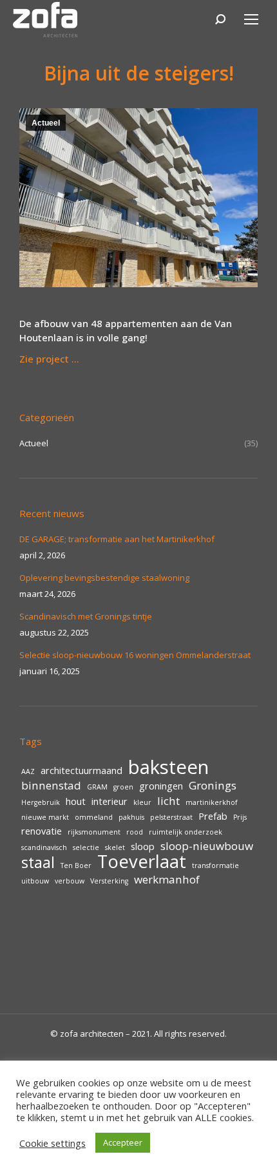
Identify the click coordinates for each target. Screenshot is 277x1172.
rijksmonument (94, 831)
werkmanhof (167, 879)
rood (134, 831)
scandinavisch (44, 847)
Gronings (212, 785)
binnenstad (51, 785)
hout (76, 801)
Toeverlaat (141, 861)
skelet (115, 847)
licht (168, 801)
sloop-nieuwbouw (206, 846)
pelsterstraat (171, 817)
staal (38, 862)
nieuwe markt (45, 817)
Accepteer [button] (122, 1142)
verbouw (69, 880)
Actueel (46, 123)
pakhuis (131, 817)
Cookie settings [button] (52, 1143)
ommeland (94, 817)
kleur (142, 802)
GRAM (97, 786)
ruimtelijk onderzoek (185, 831)
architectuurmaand (81, 770)
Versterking (109, 880)
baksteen (168, 767)
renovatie (41, 831)
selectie (86, 847)
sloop (143, 846)
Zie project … (49, 358)
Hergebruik (40, 802)
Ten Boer (76, 865)
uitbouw (35, 880)
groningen (161, 786)
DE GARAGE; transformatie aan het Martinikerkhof (117, 539)
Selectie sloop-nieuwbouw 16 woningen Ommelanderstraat (135, 655)
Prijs (240, 817)
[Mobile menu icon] (251, 19)
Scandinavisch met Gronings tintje (85, 616)
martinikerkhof (212, 802)
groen (123, 786)
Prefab (212, 816)
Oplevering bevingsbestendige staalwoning (104, 577)
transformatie (215, 865)
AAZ (28, 771)
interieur (109, 801)
